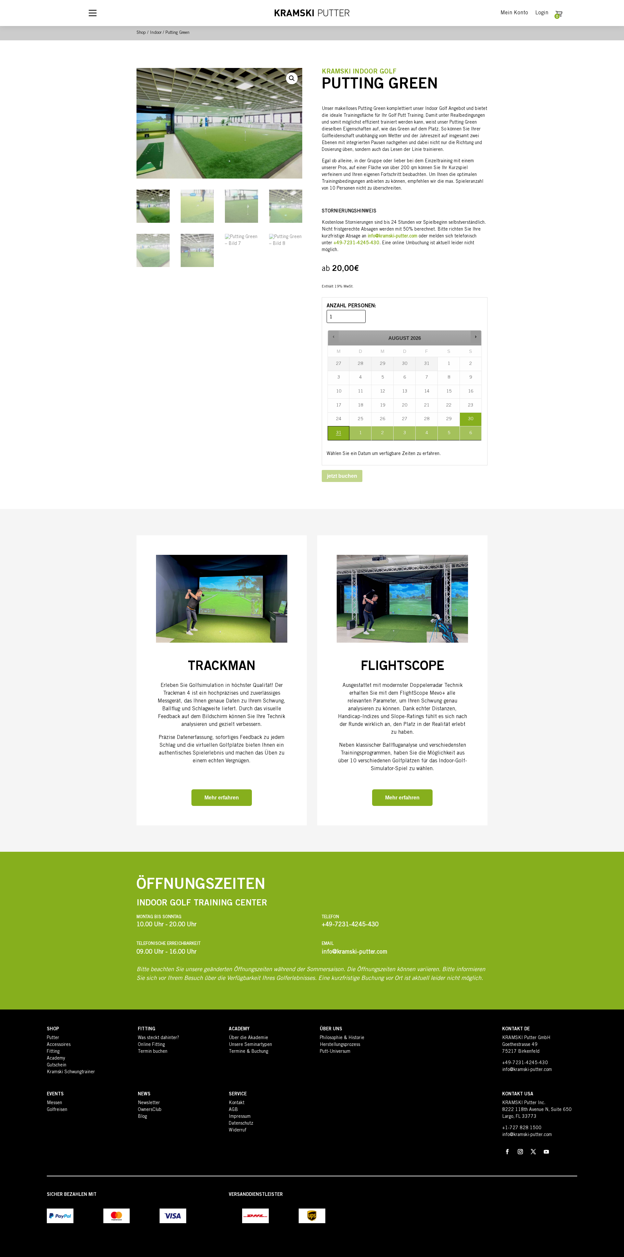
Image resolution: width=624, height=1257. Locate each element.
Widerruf (237, 1130)
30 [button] (469, 421)
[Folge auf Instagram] (520, 1151)
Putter (53, 1038)
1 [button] (360, 435)
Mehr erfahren (221, 797)
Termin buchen (152, 1052)
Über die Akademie (248, 1038)
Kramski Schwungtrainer (71, 1072)
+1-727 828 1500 (521, 1128)
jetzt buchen (342, 476)
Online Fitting (151, 1045)
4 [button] (426, 435)
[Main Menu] (92, 13)
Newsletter (149, 1103)
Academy (56, 1058)
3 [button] (404, 435)
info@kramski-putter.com (392, 236)
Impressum (240, 1117)
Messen (54, 1103)
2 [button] (382, 435)
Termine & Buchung (248, 1052)
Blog (142, 1117)
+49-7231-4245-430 (525, 1063)
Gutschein (56, 1065)
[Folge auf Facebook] (507, 1151)
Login (541, 13)
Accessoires (59, 1045)
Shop (141, 33)
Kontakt (236, 1103)
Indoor (156, 33)
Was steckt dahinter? (158, 1038)
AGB (233, 1110)
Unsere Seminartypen (250, 1045)
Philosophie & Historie (342, 1038)
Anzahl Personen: (351, 306)
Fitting (53, 1052)
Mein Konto (514, 13)
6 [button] (471, 435)
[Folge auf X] (533, 1151)
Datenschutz (241, 1123)
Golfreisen (57, 1110)
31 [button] (336, 435)
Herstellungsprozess (340, 1045)
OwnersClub (150, 1110)
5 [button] (449, 435)
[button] (292, 78)
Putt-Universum (335, 1052)
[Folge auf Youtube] (546, 1151)
